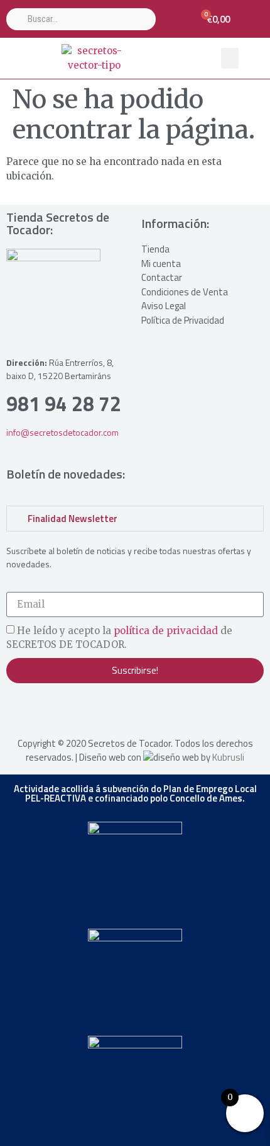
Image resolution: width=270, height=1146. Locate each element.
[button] (230, 58)
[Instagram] (18, 708)
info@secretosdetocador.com (62, 432)
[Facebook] (44, 708)
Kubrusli (228, 757)
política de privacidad (166, 631)
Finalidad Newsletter (72, 518)
